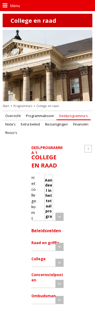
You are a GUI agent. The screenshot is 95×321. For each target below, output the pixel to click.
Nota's (10, 124)
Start (6, 106)
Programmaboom (40, 115)
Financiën (80, 124)
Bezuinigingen (56, 124)
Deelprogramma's (73, 115)
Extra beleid (30, 124)
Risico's (11, 132)
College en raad (47, 106)
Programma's (22, 106)
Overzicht (13, 115)
